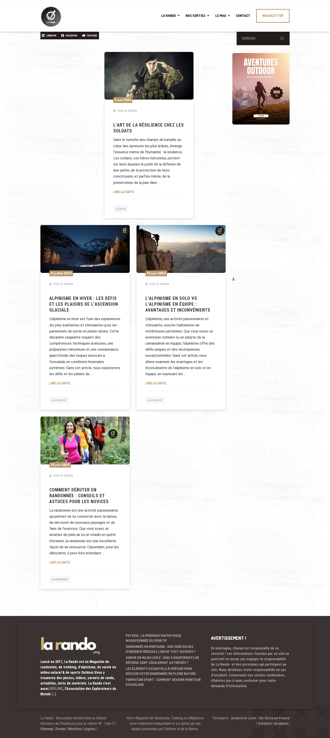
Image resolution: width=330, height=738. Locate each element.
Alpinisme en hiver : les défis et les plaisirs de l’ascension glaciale (83, 304)
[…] (54, 694)
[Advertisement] (266, 207)
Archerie (281, 723)
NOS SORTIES (195, 15)
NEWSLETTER (272, 15)
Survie (121, 209)
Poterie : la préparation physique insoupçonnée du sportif (153, 638)
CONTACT (243, 15)
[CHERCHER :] (263, 38)
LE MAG (220, 15)
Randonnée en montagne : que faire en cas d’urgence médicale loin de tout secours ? (161, 649)
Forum (60, 729)
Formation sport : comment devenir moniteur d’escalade (163, 682)
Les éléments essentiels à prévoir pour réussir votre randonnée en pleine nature (161, 671)
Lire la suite (149, 192)
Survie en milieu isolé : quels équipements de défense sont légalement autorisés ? (162, 660)
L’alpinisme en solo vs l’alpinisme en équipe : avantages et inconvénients (177, 304)
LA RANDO (168, 15)
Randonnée (60, 579)
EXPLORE (56, 689)
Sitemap (46, 729)
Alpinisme (59, 400)
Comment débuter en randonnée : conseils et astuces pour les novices (79, 495)
